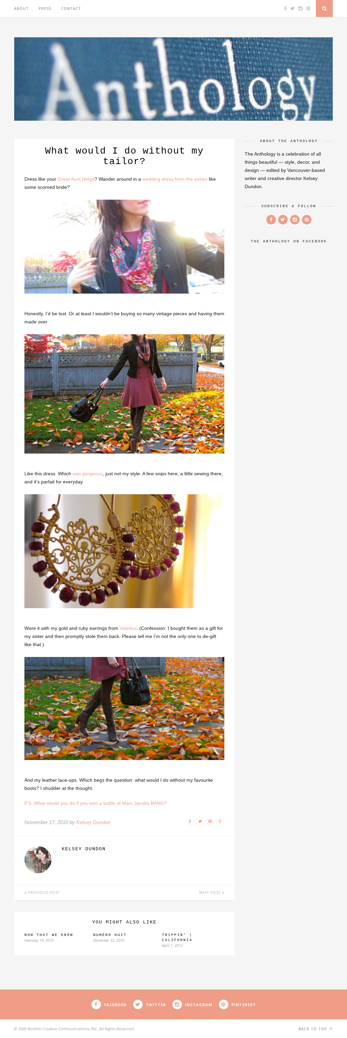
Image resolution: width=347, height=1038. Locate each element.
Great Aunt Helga (76, 179)
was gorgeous (88, 473)
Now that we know (48, 935)
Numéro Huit (110, 935)
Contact (71, 8)
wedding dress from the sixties (174, 179)
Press (45, 8)
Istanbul (128, 628)
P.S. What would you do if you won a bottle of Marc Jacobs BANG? (95, 803)
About (21, 8)
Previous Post (43, 892)
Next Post (210, 892)
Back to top (313, 1028)
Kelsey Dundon (93, 822)
